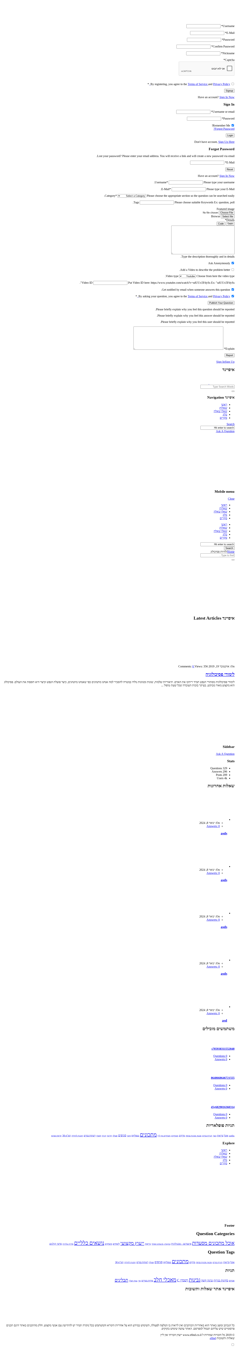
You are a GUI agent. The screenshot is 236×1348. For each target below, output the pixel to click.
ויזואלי (230, 223)
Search (231, 424)
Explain (229, 348)
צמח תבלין (133, 1281)
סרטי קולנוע (55, 1243)
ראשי (224, 404)
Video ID (87, 282)
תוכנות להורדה (77, 1136)
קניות (104, 1136)
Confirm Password (223, 46)
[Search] (233, 391)
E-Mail (230, 32)
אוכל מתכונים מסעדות (213, 1243)
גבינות (194, 1280)
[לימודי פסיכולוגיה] (199, 660)
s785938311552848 (223, 1048)
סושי (129, 1136)
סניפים (122, 1135)
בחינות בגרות (221, 1280)
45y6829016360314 (223, 1107)
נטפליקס (135, 1135)
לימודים (116, 1243)
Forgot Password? (224, 128)
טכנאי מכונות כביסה (194, 1136)
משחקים (174, 1136)
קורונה (109, 1136)
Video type (172, 276)
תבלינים (121, 1280)
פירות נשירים (147, 1280)
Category (111, 195)
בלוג (225, 414)
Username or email (223, 111)
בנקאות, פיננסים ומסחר (161, 1244)
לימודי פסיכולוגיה (220, 674)
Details (230, 220)
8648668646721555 (223, 1077)
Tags (136, 202)
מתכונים (148, 1134)
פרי (139, 1281)
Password (228, 39)
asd (224, 1020)
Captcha (229, 59)
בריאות (220, 1135)
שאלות (223, 407)
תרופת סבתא (56, 1136)
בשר (214, 1136)
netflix (232, 1136)
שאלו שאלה (220, 411)
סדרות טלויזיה (68, 1244)
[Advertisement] (118, 460)
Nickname (228, 53)
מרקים (182, 1135)
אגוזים (232, 1280)
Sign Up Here (226, 141)
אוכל (226, 1135)
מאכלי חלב (165, 1280)
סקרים (223, 417)
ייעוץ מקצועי (132, 1243)
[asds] (206, 819)
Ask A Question (225, 431)
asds (224, 833)
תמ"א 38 (66, 1135)
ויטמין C (182, 1280)
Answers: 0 (213, 826)
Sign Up (230, 361)
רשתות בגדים (90, 1135)
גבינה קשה (207, 1280)
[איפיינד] (209, 383)
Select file (227, 216)
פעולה (115, 1136)
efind (213, 1338)
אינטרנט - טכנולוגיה (181, 1243)
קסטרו (98, 1136)
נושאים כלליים (89, 1243)
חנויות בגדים (207, 1136)
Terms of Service (198, 84)
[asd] (206, 1006)
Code (221, 223)
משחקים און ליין (164, 1136)
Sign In (220, 361)
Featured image (226, 209)
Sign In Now (227, 97)
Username (228, 26)
